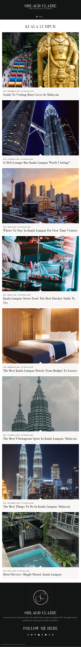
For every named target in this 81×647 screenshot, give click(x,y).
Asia (4, 91)
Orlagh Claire (40, 6)
